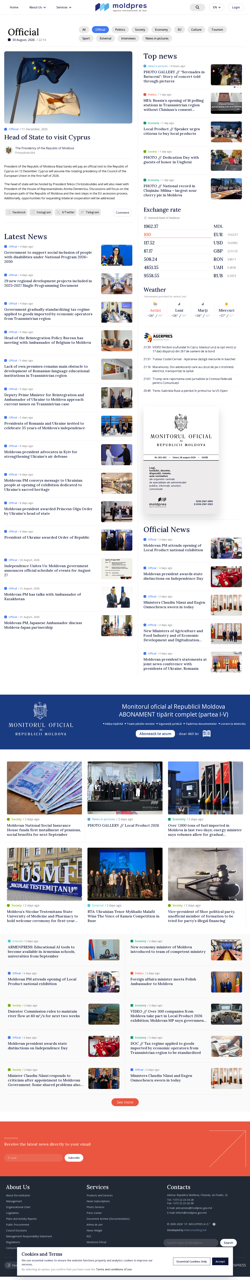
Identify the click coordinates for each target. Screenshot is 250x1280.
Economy (161, 30)
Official (23, 32)
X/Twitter (68, 212)
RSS (89, 1236)
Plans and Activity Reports (21, 1218)
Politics (120, 30)
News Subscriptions (98, 1201)
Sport (86, 38)
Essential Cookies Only (192, 1261)
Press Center (94, 1213)
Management (14, 1201)
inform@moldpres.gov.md (191, 1212)
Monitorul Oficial (96, 1242)
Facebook (19, 212)
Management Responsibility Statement (29, 1236)
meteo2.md (179, 296)
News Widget (94, 1230)
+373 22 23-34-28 (183, 1199)
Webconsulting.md (195, 1230)
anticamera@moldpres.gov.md (194, 1208)
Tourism (217, 30)
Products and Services (100, 1195)
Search (228, 1243)
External (105, 38)
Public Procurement (17, 1224)
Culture (196, 30)
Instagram (44, 212)
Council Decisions (16, 1230)
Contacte (11, 1248)
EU (179, 30)
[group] (192, 75)
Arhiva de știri (94, 1224)
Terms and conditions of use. (114, 1269)
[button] (234, 87)
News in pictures (157, 38)
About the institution (18, 1195)
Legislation (12, 1213)
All (84, 30)
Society (140, 30)
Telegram (92, 212)
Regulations (13, 1242)
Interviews (128, 38)
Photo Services (95, 1207)
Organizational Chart (18, 1207)
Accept (220, 1261)
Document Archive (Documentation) (108, 1218)
